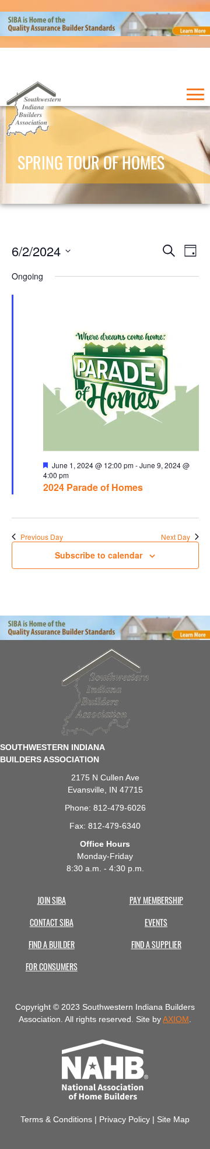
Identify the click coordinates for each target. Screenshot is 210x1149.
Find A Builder (52, 944)
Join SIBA (51, 899)
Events (156, 921)
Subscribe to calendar (98, 555)
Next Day (175, 537)
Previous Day (41, 537)
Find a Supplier (156, 944)
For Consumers (52, 966)
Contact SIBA (52, 921)
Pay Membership (156, 899)
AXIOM (176, 1019)
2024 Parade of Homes (93, 487)
